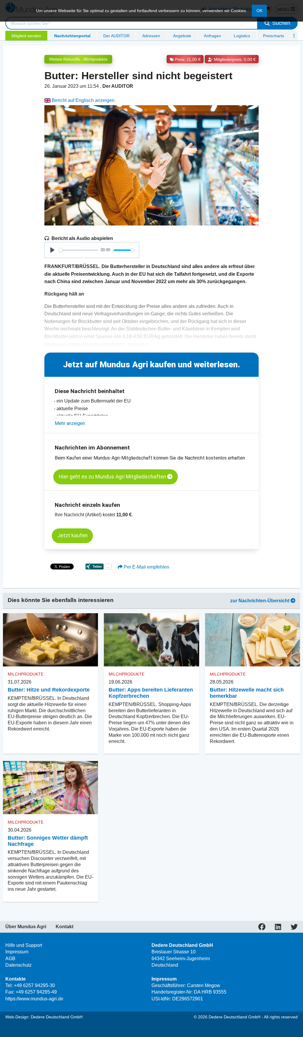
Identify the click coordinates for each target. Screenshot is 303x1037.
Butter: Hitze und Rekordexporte (49, 690)
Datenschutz (18, 965)
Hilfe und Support (23, 945)
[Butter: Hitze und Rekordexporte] (50, 640)
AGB (10, 958)
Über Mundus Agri (25, 926)
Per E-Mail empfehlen (146, 566)
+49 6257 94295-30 (34, 985)
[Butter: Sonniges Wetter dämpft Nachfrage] (50, 787)
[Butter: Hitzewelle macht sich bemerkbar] (252, 640)
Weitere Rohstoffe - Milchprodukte (78, 59)
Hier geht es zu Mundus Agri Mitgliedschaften (113, 477)
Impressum (16, 951)
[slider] (78, 250)
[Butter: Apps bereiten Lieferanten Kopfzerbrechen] (151, 640)
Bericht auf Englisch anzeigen (83, 100)
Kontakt (64, 926)
